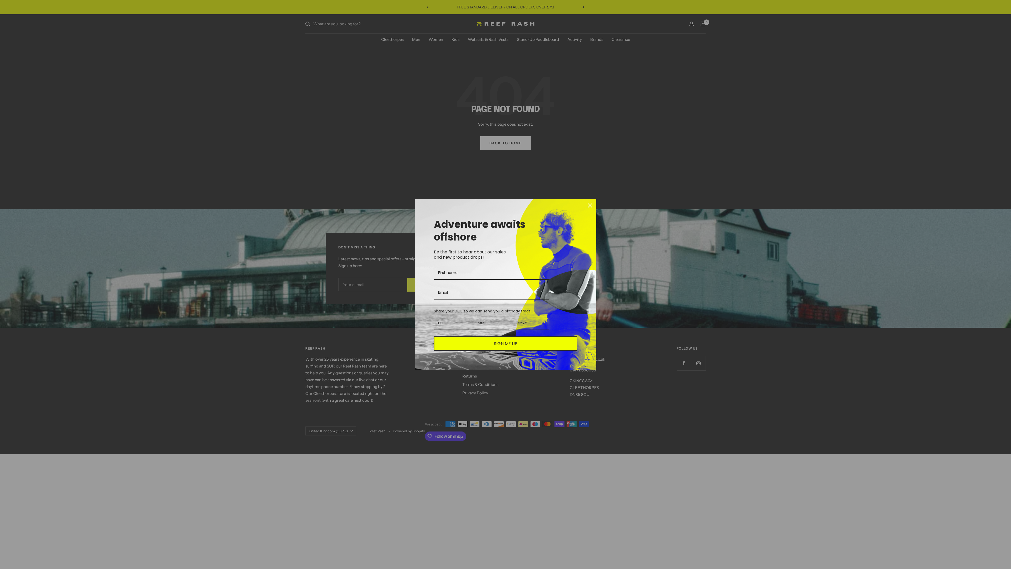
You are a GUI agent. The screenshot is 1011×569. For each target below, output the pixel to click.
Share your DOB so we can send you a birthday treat (482, 311)
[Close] (590, 205)
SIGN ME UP (505, 344)
